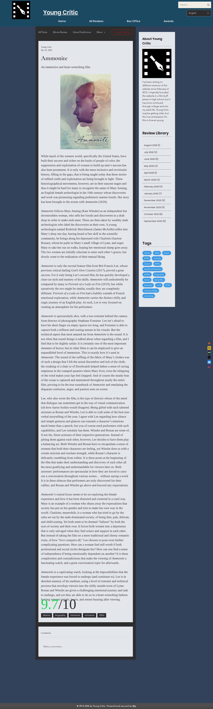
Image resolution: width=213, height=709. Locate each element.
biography (60, 615)
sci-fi (159, 285)
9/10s (101, 615)
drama (46, 615)
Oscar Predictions (82, 32)
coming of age (150, 290)
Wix (134, 706)
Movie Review (60, 32)
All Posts (42, 32)
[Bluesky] (209, 362)
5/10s (167, 285)
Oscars (147, 263)
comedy (157, 258)
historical (75, 615)
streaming (148, 296)
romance (89, 615)
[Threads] (209, 357)
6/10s (146, 258)
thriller (147, 274)
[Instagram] (209, 366)
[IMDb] (209, 348)
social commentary (152, 269)
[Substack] (209, 343)
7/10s (157, 253)
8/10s (157, 263)
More (99, 32)
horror (147, 279)
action (166, 253)
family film (158, 279)
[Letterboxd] (209, 352)
